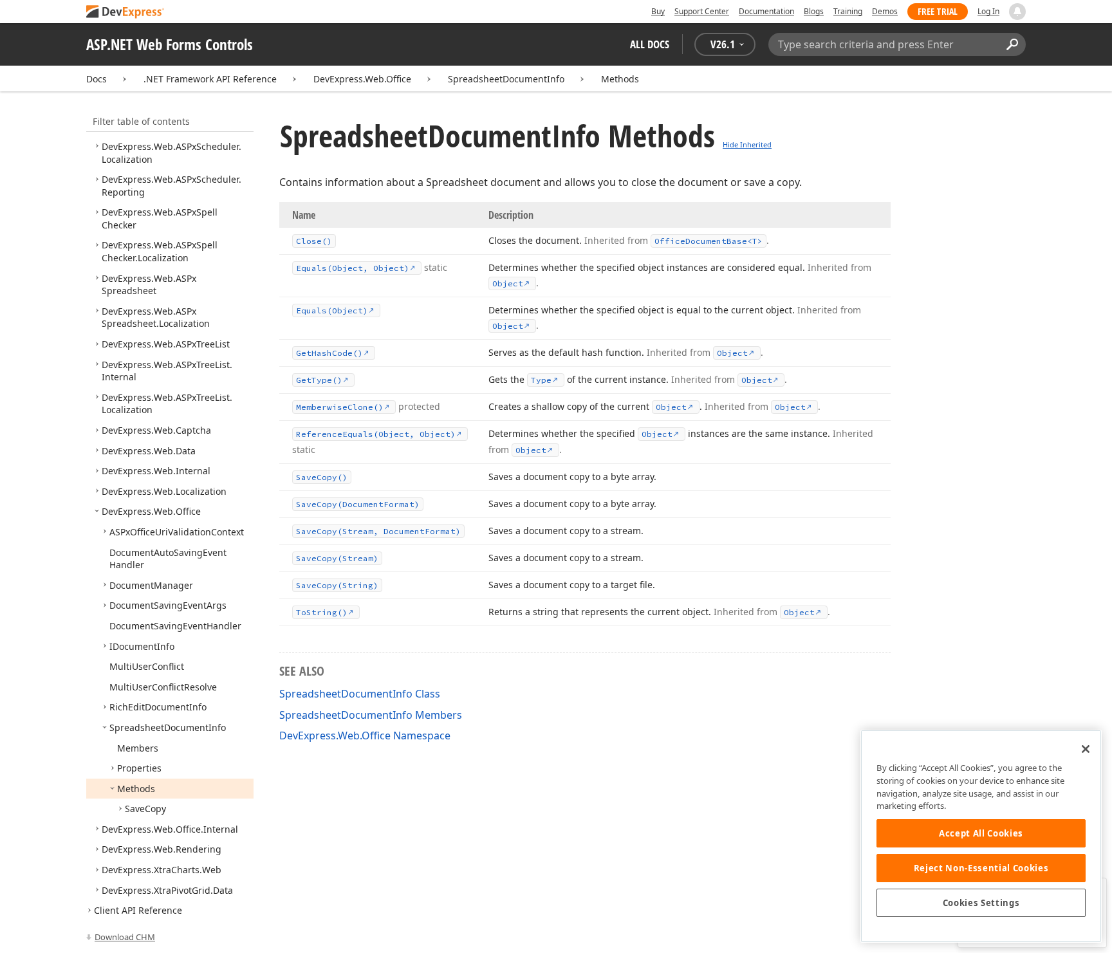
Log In (988, 11)
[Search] (1012, 44)
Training (847, 11)
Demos (885, 11)
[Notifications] (1017, 11)
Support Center (701, 11)
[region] (981, 836)
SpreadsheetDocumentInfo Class (359, 694)
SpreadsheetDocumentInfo (506, 79)
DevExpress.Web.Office (362, 79)
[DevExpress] (125, 12)
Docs (96, 79)
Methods (620, 79)
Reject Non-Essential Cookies (981, 868)
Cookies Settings (981, 903)
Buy (658, 11)
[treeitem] (160, 251)
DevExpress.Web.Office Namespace (364, 735)
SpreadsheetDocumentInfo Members (370, 715)
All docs (649, 44)
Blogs (814, 11)
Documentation (766, 11)
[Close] (1085, 749)
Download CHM (125, 937)
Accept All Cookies (981, 833)
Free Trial (938, 11)
